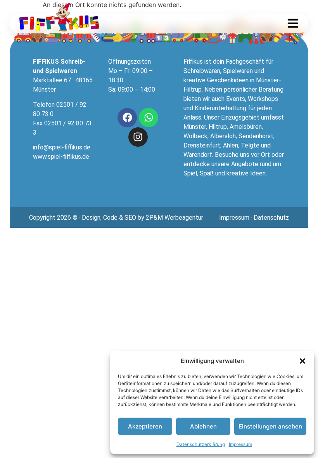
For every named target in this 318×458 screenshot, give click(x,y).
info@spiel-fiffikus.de (61, 147)
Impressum (240, 444)
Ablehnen (203, 426)
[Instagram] (138, 137)
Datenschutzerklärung (200, 444)
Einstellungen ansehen (270, 426)
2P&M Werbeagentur (174, 217)
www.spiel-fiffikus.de (61, 156)
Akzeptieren (145, 426)
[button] (302, 361)
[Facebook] (127, 117)
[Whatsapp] (148, 117)
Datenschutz (271, 217)
